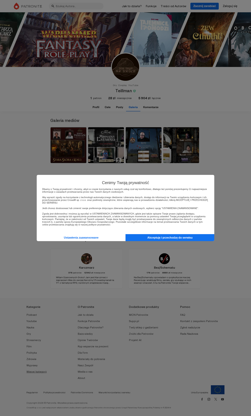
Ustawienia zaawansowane (81, 237)
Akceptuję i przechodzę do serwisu (170, 237)
